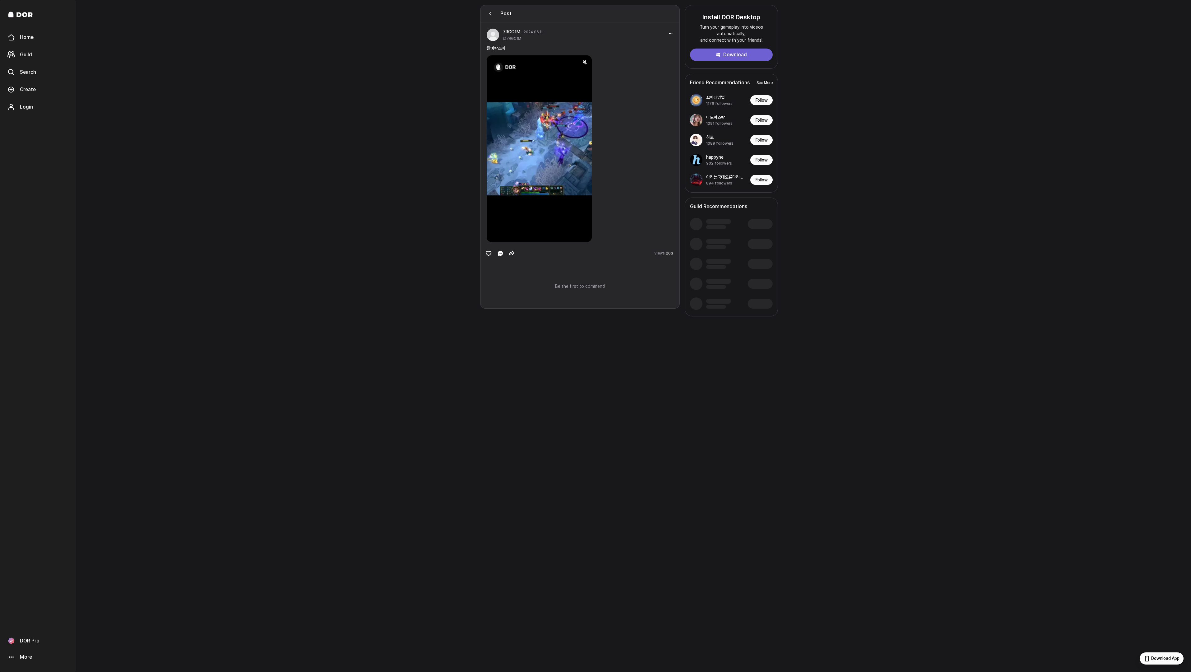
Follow (762, 100)
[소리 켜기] (585, 62)
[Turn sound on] (504, 235)
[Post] (490, 14)
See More (764, 83)
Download (735, 55)
